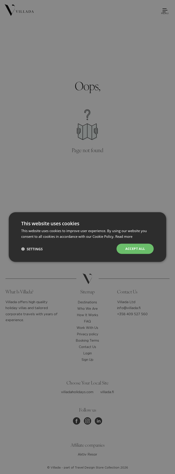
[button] (32, 249)
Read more (123, 236)
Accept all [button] (135, 248)
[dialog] (87, 237)
